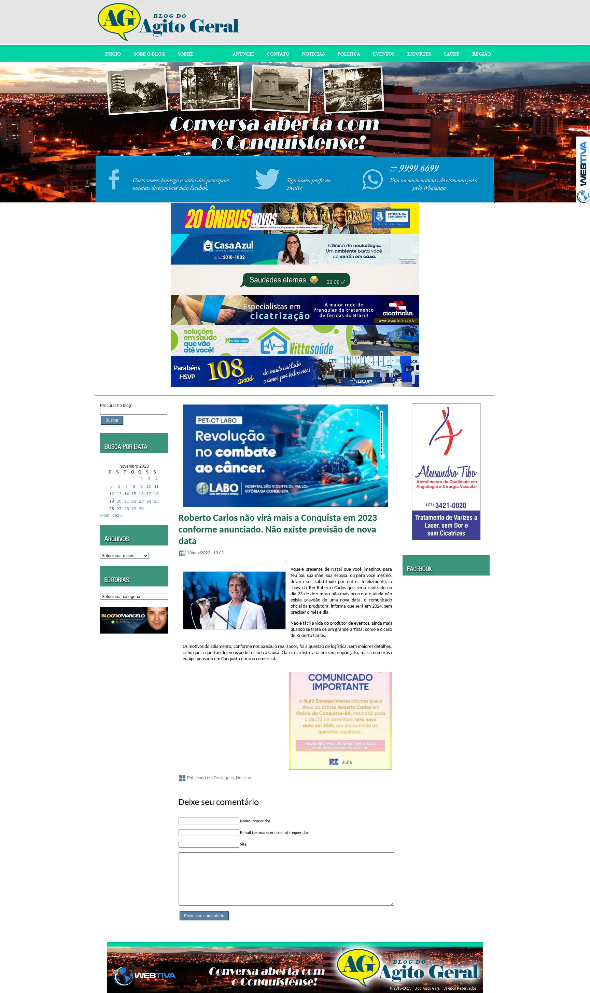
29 (133, 509)
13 (119, 494)
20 (119, 501)
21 (126, 501)
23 (141, 501)
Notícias (243, 778)
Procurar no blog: (116, 405)
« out (104, 515)
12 (111, 494)
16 (141, 494)
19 (111, 501)
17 (148, 494)
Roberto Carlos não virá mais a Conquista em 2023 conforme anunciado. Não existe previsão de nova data (278, 530)
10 (148, 486)
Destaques (224, 778)
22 (133, 501)
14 (126, 494)
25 (156, 501)
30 (141, 509)
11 (156, 486)
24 (148, 501)
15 (133, 494)
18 (156, 494)
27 (119, 509)
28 (126, 509)
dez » (117, 515)
